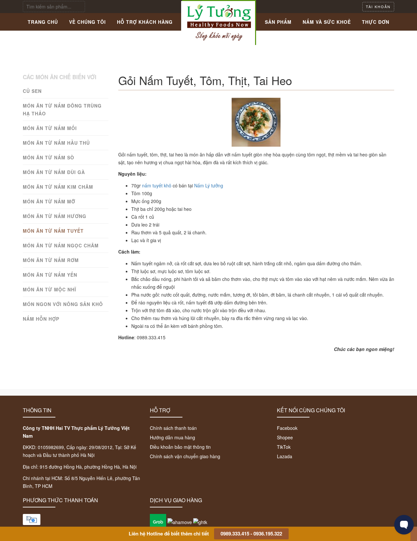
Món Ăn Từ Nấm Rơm (51, 260)
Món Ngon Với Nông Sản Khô (63, 304)
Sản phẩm (278, 22)
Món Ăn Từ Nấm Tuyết (53, 230)
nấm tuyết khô (156, 185)
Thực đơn (375, 22)
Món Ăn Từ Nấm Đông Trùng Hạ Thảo (62, 109)
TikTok (284, 447)
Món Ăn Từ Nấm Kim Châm (58, 186)
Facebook (287, 428)
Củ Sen (32, 91)
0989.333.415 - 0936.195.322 (251, 533)
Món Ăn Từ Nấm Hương (54, 216)
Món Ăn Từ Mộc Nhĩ (49, 289)
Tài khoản (378, 6)
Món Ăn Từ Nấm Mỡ (49, 201)
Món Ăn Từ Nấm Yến (50, 274)
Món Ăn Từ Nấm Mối (50, 128)
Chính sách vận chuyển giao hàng (185, 456)
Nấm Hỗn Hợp (41, 318)
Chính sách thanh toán (173, 428)
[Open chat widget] (404, 524)
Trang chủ (43, 22)
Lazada (284, 456)
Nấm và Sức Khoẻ (327, 22)
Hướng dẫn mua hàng (172, 437)
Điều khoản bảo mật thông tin (180, 447)
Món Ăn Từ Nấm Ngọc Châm (61, 245)
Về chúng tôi (87, 22)
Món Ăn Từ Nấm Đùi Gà (54, 172)
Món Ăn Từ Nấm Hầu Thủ (56, 142)
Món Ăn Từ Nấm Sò (48, 157)
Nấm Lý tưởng (208, 185)
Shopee (285, 437)
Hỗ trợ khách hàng (145, 22)
